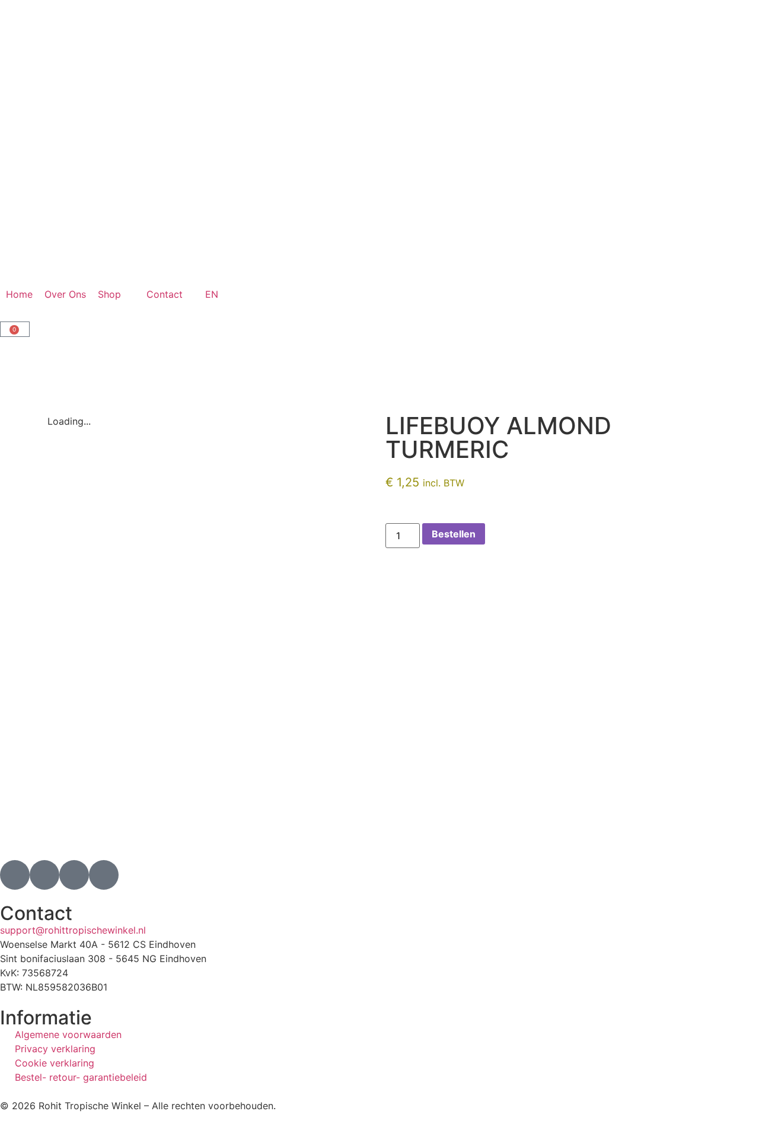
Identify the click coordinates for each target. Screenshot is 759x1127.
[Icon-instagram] (15, 875)
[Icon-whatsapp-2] (104, 875)
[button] (116, 294)
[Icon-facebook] (44, 875)
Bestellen (454, 534)
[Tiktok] (74, 875)
